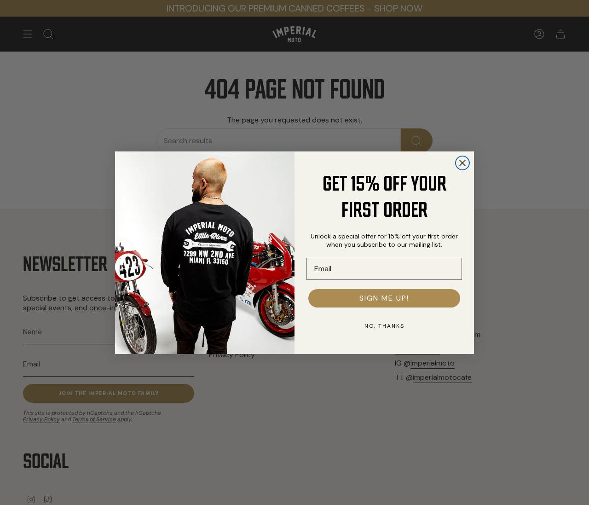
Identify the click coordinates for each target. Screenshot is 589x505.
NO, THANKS (384, 326)
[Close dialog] (462, 163)
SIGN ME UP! (384, 298)
